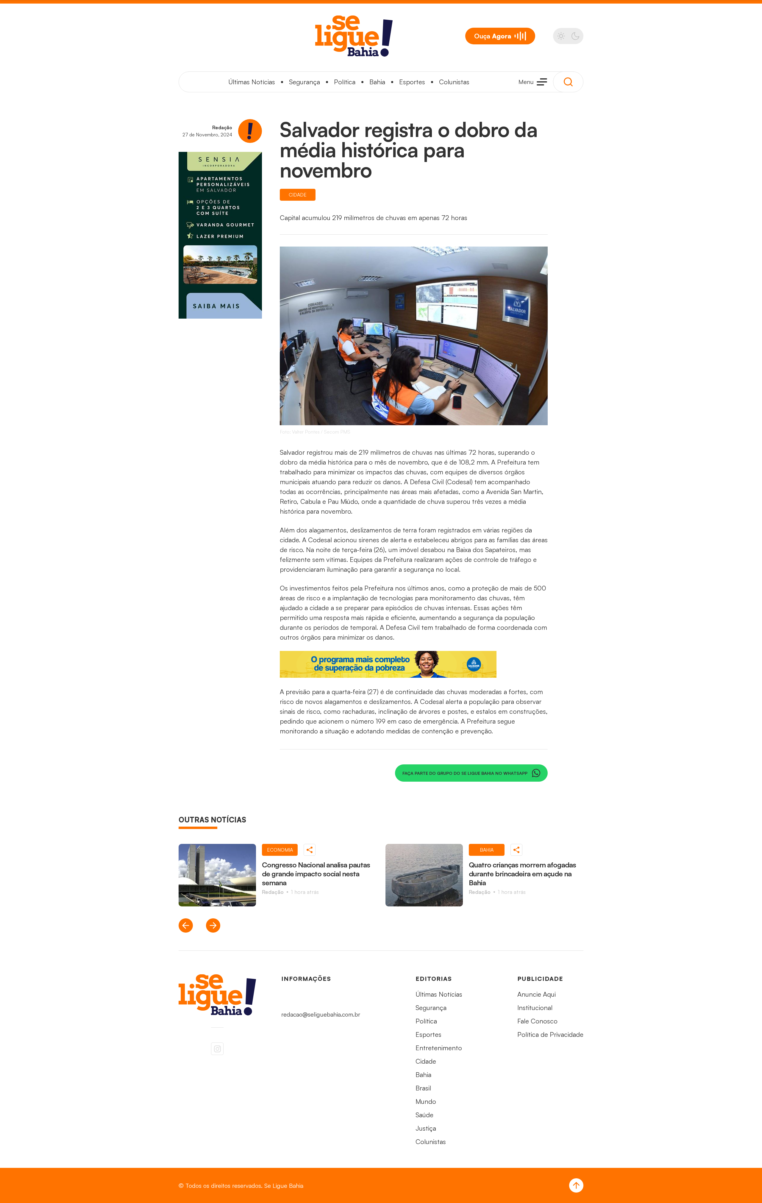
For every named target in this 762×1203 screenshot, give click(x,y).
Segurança (304, 82)
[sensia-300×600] (220, 235)
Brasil (423, 1088)
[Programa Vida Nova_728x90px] (414, 664)
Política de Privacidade (550, 1034)
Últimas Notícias (251, 82)
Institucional (534, 1007)
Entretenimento (439, 1048)
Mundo (426, 1101)
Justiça (426, 1128)
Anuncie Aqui (536, 994)
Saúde (424, 1115)
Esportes (412, 82)
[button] (186, 925)
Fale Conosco (537, 1021)
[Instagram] (217, 1049)
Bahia (377, 82)
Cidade (426, 1061)
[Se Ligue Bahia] (354, 36)
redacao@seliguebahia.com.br (320, 1014)
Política (344, 82)
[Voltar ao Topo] (576, 1185)
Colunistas (454, 82)
